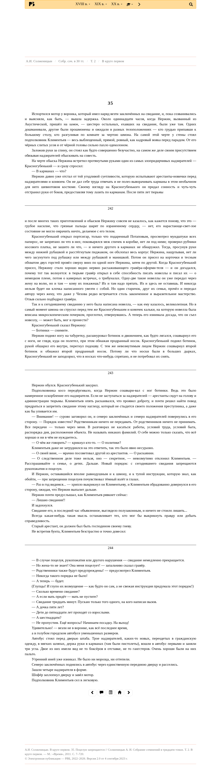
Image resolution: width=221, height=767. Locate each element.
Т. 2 (93, 61)
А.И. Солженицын (39, 61)
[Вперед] (128, 692)
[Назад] (92, 692)
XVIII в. (82, 4)
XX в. (116, 4)
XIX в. (100, 4)
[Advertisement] (110, 33)
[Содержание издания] (119, 692)
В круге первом (113, 61)
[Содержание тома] (110, 692)
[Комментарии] (101, 692)
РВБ (31, 4)
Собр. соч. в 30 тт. (71, 61)
